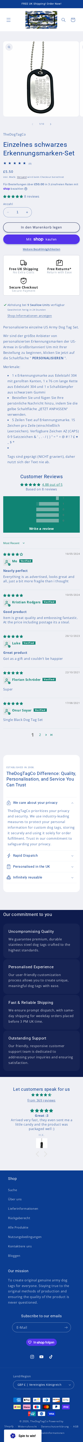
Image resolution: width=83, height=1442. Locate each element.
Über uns (15, 1199)
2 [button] (40, 735)
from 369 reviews (41, 1100)
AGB (76, 1426)
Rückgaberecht (19, 1218)
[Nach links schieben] (32, 124)
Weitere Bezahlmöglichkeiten (41, 249)
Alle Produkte (18, 1227)
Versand (22, 177)
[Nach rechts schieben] (50, 124)
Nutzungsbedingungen (25, 1237)
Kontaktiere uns (20, 1246)
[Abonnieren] (66, 1327)
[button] (8, 19)
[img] (13, 554)
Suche (12, 1190)
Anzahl (8, 204)
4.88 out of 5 (52, 484)
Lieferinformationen (23, 1209)
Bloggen (14, 1256)
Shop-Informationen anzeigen (29, 316)
